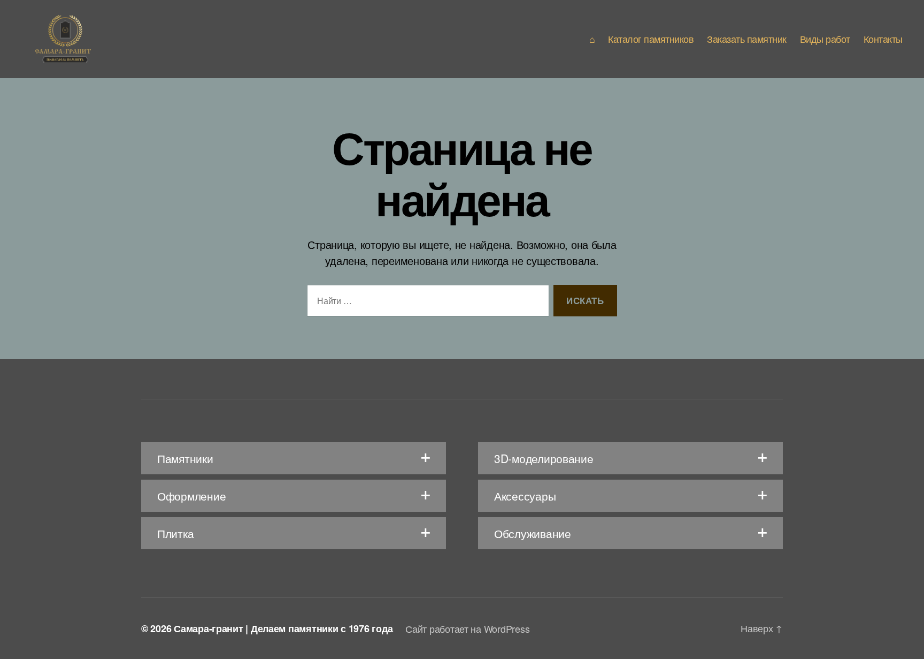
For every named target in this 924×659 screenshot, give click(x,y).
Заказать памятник (747, 39)
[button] (293, 458)
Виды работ (825, 39)
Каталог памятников (651, 39)
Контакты (883, 39)
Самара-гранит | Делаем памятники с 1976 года (283, 628)
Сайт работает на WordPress (467, 628)
